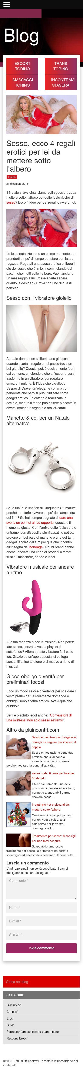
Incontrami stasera (63, 82)
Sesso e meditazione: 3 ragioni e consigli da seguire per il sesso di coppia (54, 742)
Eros (10, 1018)
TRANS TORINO (60, 65)
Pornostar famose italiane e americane (33, 1031)
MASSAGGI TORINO (23, 82)
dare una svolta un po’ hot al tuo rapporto (39, 520)
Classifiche (14, 1005)
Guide (12, 177)
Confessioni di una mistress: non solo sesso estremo (39, 717)
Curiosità (13, 1011)
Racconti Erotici (17, 1038)
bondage (36, 546)
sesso (10, 202)
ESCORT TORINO (22, 65)
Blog (21, 34)
